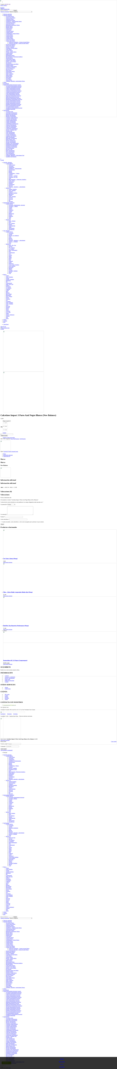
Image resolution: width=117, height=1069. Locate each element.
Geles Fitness (9, 49)
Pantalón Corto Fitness (11, 60)
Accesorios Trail (9, 111)
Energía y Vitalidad (13, 834)
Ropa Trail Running (10, 151)
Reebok (10, 817)
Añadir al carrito (4, 435)
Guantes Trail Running (11, 134)
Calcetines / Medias (13, 798)
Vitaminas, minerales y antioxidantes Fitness (15, 81)
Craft (10, 865)
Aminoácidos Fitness (10, 20)
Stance (10, 848)
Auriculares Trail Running (11, 112)
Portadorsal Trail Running (11, 145)
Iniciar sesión (3, 748)
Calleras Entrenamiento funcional (13, 88)
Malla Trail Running (10, 137)
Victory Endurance (10, 907)
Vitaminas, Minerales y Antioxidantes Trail (15, 155)
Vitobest (10, 787)
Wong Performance (13, 842)
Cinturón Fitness (9, 36)
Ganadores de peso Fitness (11, 48)
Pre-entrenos (8, 62)
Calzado (10, 799)
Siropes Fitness (9, 76)
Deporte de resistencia (10, 44)
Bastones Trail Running (11, 116)
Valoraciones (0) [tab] (6, 491)
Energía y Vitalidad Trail (11, 129)
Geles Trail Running (10, 132)
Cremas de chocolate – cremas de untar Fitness (19, 43)
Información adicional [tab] (8, 480)
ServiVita (11, 790)
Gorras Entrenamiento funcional (13, 94)
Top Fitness (8, 78)
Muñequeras (11, 806)
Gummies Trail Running (11, 136)
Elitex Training (12, 813)
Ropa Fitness (9, 70)
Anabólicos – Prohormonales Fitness (14, 21)
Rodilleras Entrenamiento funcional (13, 104)
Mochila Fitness (9, 58)
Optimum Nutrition (13, 785)
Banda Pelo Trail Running (11, 114)
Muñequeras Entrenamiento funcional (14, 99)
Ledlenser (11, 853)
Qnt (7, 892)
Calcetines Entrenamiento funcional (13, 87)
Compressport (12, 845)
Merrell (10, 864)
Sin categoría (6, 83)
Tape (10, 810)
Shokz (10, 851)
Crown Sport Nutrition (13, 857)
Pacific (7, 890)
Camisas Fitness (9, 32)
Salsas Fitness (9, 72)
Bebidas (10, 764)
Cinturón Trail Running (11, 127)
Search (15, 10)
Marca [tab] (3, 459)
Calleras (10, 801)
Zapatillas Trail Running (11, 156)
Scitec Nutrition (12, 789)
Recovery (11, 778)
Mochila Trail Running (11, 140)
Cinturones (11, 802)
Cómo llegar (6, 324)
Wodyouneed (11, 820)
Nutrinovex (11, 856)
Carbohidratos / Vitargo (14, 765)
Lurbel (10, 854)
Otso (10, 843)
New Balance (11, 815)
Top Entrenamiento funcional (12, 106)
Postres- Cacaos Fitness (11, 61)
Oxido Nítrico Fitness (10, 59)
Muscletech (11, 786)
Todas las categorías (7, 14)
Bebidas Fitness (9, 27)
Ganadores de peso (13, 769)
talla (2, 426)
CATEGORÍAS (9, 756)
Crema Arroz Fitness (10, 39)
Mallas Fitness (9, 54)
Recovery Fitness (9, 69)
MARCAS (8, 780)
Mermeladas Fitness (10, 55)
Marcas (4, 867)
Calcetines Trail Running (11, 118)
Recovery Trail (9, 149)
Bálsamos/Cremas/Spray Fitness (13, 25)
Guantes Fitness (9, 50)
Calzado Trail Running (11, 121)
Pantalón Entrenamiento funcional (13, 101)
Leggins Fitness (9, 53)
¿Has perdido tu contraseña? (7, 750)
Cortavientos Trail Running (12, 128)
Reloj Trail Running (10, 150)
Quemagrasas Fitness (10, 67)
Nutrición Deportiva (7, 15)
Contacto (5, 913)
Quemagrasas (11, 776)
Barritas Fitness (9, 26)
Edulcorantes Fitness (10, 45)
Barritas (10, 763)
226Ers (10, 849)
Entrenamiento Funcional (8, 795)
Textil (10, 809)
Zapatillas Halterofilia (10, 109)
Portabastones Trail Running (12, 144)
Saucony (10, 838)
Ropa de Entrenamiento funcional (13, 105)
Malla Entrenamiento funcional (12, 97)
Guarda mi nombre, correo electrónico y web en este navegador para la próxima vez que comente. (23, 521)
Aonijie (10, 847)
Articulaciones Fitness (10, 22)
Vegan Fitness (9, 79)
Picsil (10, 814)
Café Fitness (8, 30)
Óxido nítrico (11, 773)
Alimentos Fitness (10, 19)
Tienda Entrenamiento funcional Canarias (12, 84)
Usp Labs (8, 904)
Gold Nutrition (12, 858)
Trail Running (6, 110)
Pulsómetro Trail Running (11, 146)
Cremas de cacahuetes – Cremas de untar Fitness (19, 42)
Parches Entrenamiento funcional (13, 103)
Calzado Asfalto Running (11, 120)
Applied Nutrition (12, 781)
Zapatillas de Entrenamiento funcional (14, 107)
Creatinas (11, 767)
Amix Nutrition (12, 782)
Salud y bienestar (9, 73)
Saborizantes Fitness (10, 71)
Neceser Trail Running (11, 142)
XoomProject (11, 821)
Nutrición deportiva (7, 754)
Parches (10, 807)
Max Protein (8, 886)
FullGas (10, 862)
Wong (7, 910)
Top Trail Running (10, 153)
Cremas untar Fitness (10, 40)
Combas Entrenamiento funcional (13, 92)
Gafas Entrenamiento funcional (12, 93)
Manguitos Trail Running (11, 138)
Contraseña (3, 746)
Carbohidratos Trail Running (12, 123)
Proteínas (11, 775)
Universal (11, 791)
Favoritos (62, 1067)
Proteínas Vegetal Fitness (11, 66)
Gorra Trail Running (10, 133)
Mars (7, 884)
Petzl (10, 852)
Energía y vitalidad (10, 47)
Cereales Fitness (9, 34)
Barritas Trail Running (11, 115)
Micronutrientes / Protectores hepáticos (14, 56)
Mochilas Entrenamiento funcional (13, 98)
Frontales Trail (9, 131)
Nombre (3, 516)
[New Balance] (6, 450)
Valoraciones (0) (6, 456)
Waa (7, 909)
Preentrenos (11, 774)
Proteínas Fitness (9, 65)
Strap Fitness (8, 77)
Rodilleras (11, 808)
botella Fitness (9, 28)
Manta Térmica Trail (10, 139)
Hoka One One (12, 837)
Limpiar (4, 432)
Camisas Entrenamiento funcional (13, 89)
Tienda (62, 1059)
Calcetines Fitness (10, 31)
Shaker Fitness (9, 75)
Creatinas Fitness (9, 38)
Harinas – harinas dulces (11, 51)
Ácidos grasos (12, 757)
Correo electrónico (5, 519)
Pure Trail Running (10, 148)
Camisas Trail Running (11, 122)
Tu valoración (4, 514)
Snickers (8, 899)
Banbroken (8, 873)
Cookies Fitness (9, 37)
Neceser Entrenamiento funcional (13, 100)
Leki (10, 846)
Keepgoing (11, 859)
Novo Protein (9, 888)
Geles (10, 770)
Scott (7, 897)
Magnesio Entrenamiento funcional (13, 95)
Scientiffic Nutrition (13, 863)
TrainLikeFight (12, 818)
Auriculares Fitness (10, 23)
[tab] (59, 453)
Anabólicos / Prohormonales (15, 761)
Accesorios (11, 758)
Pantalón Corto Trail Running (12, 143)
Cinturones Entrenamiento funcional (13, 90)
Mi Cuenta (62, 1061)
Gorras (10, 804)
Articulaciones (12, 762)
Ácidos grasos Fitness (10, 17)
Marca (4, 453)
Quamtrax (11, 784)
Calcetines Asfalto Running (12, 117)
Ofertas (4, 82)
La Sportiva (11, 841)
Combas (10, 803)
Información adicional (8, 455)
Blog (4, 914)
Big (7, 874)
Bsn (9, 792)
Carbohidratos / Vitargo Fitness (12, 33)
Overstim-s (8, 893)
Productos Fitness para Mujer (12, 64)
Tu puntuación (4, 504)
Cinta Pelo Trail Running (11, 126)
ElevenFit (11, 793)
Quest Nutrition (9, 895)
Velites (10, 819)
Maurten (10, 860)
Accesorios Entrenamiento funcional (13, 86)
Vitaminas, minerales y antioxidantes (16, 779)
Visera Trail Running (10, 154)
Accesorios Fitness (10, 16)
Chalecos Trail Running (11, 125)
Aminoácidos (11, 759)
